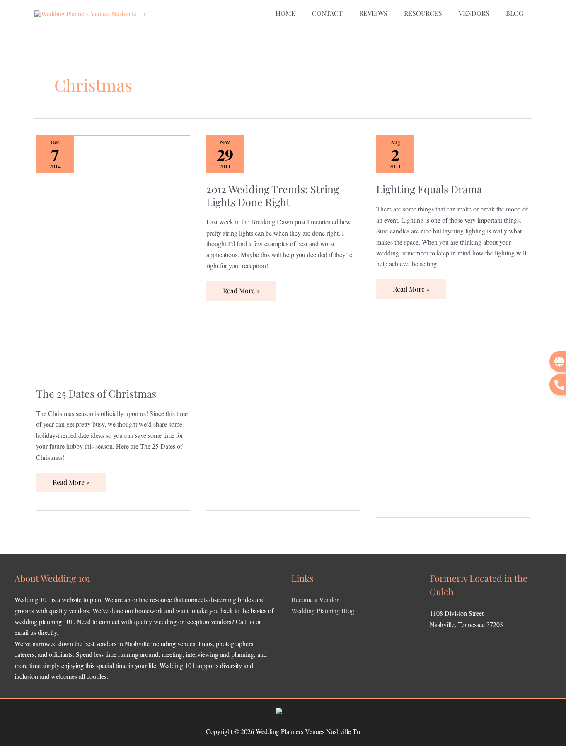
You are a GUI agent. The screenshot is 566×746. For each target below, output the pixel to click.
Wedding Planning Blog (322, 610)
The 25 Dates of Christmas (96, 393)
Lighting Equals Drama (429, 189)
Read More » (70, 479)
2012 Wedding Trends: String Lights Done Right (272, 195)
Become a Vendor (315, 599)
